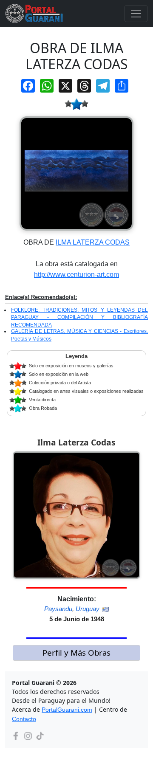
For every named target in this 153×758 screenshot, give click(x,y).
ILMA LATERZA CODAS (93, 242)
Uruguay (87, 608)
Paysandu (58, 608)
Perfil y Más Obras (76, 652)
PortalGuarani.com (67, 709)
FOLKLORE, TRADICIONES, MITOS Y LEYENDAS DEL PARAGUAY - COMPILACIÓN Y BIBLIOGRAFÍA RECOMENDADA (79, 317)
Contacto (24, 719)
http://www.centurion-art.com (76, 274)
